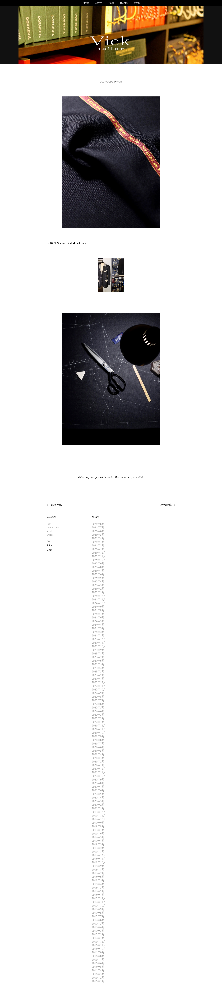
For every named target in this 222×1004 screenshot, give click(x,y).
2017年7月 (98, 916)
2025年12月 (99, 552)
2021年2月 (98, 761)
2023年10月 (99, 646)
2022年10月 (99, 689)
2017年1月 (98, 938)
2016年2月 (98, 977)
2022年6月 (98, 704)
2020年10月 (99, 776)
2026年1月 (98, 549)
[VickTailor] (111, 49)
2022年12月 (99, 682)
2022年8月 (98, 696)
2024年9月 (98, 606)
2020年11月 (99, 772)
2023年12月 (99, 639)
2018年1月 (98, 894)
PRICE (111, 3)
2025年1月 (98, 592)
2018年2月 (98, 891)
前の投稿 (54, 505)
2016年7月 (98, 959)
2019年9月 (98, 822)
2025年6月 (98, 574)
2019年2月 (98, 848)
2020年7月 (98, 786)
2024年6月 (98, 617)
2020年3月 (98, 801)
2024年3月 (98, 628)
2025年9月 (98, 563)
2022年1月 (98, 722)
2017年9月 (98, 909)
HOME (86, 3)
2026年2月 (98, 545)
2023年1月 (98, 678)
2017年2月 (98, 934)
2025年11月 (99, 556)
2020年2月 (98, 804)
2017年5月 (98, 923)
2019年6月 (98, 833)
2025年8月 (98, 567)
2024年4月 (98, 624)
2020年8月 (98, 783)
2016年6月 (98, 963)
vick (119, 81)
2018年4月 (98, 884)
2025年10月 (99, 560)
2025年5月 (98, 578)
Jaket (50, 545)
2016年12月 (99, 941)
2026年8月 (98, 524)
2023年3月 (98, 671)
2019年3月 (98, 844)
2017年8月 (98, 912)
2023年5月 (98, 664)
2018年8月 (98, 869)
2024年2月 (98, 632)
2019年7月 (98, 830)
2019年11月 (99, 815)
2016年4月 (98, 970)
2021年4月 (98, 754)
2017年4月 (98, 927)
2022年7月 (98, 700)
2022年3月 (98, 714)
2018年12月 (99, 855)
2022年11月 (99, 686)
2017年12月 (99, 898)
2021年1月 (98, 765)
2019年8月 (98, 826)
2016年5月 (98, 967)
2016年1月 (98, 981)
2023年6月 (98, 660)
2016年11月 (99, 945)
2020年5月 (98, 794)
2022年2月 (98, 718)
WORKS (137, 3)
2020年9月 (98, 779)
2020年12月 (99, 768)
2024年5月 (98, 621)
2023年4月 (98, 668)
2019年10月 (99, 819)
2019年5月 (98, 837)
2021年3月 (98, 758)
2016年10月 (99, 949)
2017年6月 (98, 920)
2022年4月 (98, 711)
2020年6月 (98, 790)
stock (50, 531)
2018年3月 (98, 887)
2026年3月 (98, 542)
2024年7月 (98, 614)
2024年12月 (99, 596)
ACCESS (98, 3)
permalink (137, 477)
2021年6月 (98, 747)
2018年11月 (99, 858)
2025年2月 (98, 588)
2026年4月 (98, 538)
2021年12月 (99, 725)
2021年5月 (98, 750)
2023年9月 (98, 650)
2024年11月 (99, 599)
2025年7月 (98, 570)
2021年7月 (98, 743)
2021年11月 (99, 729)
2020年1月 (98, 808)
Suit (49, 541)
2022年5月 (98, 707)
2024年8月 (98, 610)
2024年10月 (99, 603)
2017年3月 (98, 930)
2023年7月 (98, 657)
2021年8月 (98, 740)
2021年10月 (99, 732)
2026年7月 (98, 527)
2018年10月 (99, 862)
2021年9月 (98, 736)
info (49, 524)
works (110, 477)
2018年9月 (98, 866)
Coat (49, 549)
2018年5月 (98, 880)
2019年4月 (98, 840)
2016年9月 (98, 952)
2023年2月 (98, 675)
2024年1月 (98, 635)
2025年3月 (98, 585)
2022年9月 (98, 693)
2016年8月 (98, 956)
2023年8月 (98, 653)
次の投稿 (167, 505)
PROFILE (124, 3)
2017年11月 (99, 902)
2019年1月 (98, 851)
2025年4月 (98, 581)
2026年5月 (98, 534)
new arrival (53, 527)
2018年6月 (98, 876)
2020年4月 (98, 797)
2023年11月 (99, 642)
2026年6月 (98, 531)
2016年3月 (98, 974)
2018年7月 (98, 873)
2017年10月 (99, 905)
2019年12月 (99, 812)
